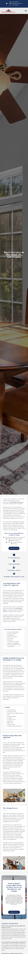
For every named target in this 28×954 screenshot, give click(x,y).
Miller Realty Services (16, 502)
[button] (26, 11)
